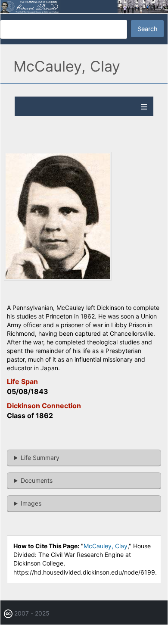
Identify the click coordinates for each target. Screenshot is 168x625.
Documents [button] (37, 480)
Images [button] (31, 503)
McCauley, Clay (106, 546)
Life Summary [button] (40, 457)
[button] (58, 278)
